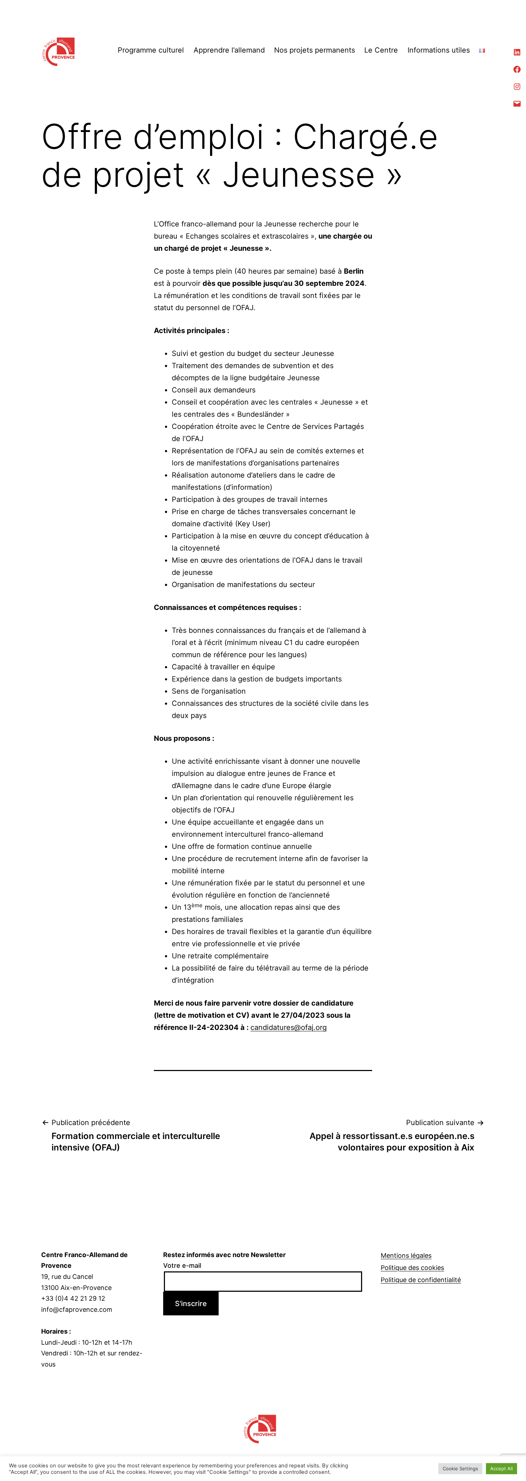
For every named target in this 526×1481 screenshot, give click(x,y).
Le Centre (381, 50)
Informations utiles (439, 50)
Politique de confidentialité (421, 1280)
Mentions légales (406, 1255)
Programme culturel (151, 50)
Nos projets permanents (314, 50)
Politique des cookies (412, 1267)
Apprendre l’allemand (229, 50)
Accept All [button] (501, 1468)
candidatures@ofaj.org (288, 1027)
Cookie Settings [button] (460, 1468)
